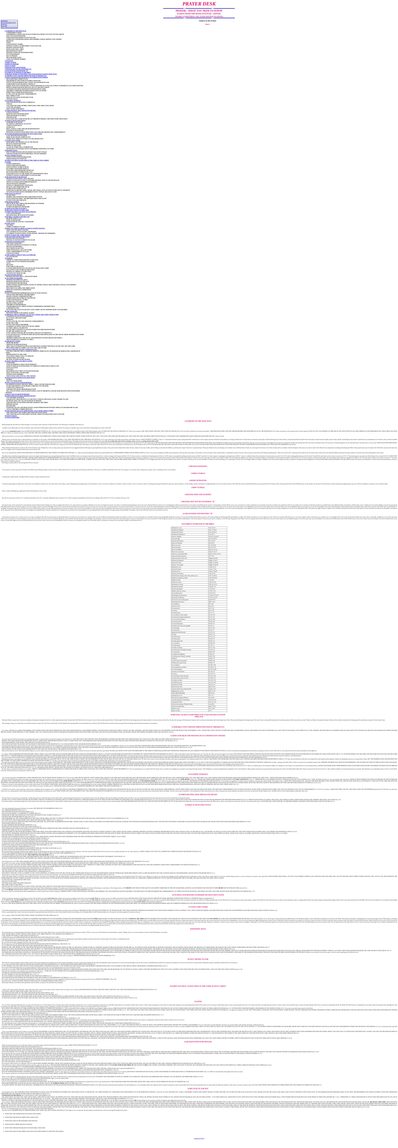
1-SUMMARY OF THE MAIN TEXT (15, 31)
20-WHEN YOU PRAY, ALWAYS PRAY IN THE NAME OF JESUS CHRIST (27, 160)
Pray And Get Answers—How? (8, 22)
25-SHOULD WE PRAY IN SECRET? (16, 208)
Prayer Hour (4, 24)
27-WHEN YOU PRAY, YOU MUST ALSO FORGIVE (20, 212)
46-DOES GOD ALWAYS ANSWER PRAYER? (18, 382)
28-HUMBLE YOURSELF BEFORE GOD (17, 217)
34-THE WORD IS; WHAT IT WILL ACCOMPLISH (20, 255)
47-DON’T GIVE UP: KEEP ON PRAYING (17, 394)
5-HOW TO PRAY (10, 66)
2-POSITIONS (9, 61)
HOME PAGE (4, 20)
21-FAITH (8, 162)
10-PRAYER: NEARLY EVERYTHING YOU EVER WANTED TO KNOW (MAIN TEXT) (31, 74)
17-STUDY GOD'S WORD (12, 140)
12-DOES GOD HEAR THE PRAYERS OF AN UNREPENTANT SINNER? (26, 77)
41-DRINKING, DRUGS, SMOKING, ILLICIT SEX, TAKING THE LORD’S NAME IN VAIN (32, 314)
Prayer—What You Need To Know (9, 27)
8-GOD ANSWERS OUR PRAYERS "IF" (16, 71)
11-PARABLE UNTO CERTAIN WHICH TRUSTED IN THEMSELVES (26, 76)
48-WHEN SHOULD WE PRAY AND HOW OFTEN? (20, 396)
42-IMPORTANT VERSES (12, 341)
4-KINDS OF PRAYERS (12, 64)
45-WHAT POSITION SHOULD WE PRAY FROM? (20, 377)
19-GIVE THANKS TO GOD (13, 155)
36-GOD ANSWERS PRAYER (13, 275)
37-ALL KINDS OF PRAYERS (13, 278)
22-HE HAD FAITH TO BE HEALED (16, 177)
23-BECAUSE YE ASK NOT (13, 193)
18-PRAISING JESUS (11, 150)
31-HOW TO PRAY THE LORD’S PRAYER (18, 235)
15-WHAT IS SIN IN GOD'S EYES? (15, 120)
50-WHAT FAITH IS (11, 416)
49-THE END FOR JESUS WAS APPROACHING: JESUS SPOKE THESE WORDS (29, 411)
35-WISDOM (8, 258)
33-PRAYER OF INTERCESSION (15, 241)
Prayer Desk (4, 25)
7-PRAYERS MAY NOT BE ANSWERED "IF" (18, 69)
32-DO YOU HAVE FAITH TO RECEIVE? (17, 236)
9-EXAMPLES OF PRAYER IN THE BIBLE (18, 72)
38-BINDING (8, 291)
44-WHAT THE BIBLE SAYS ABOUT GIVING (18, 361)
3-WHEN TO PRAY (10, 62)
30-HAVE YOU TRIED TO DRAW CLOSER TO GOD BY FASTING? (25, 228)
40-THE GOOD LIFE (11, 311)
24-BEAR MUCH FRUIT (12, 202)
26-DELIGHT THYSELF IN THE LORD (17, 210)
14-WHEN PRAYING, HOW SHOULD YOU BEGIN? (20, 110)
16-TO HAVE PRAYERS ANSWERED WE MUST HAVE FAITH (23, 134)
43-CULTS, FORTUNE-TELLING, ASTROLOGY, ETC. (21, 349)
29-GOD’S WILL (10, 223)
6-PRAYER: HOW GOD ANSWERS (15, 67)
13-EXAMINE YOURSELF (13, 100)
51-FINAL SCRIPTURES (12, 417)
